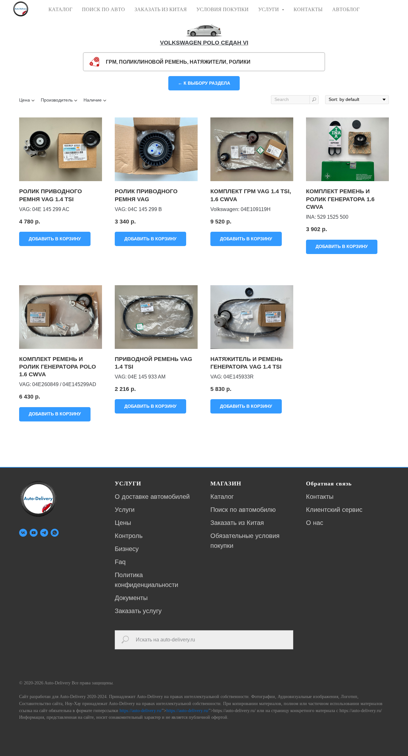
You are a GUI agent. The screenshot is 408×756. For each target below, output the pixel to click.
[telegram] (44, 533)
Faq (120, 561)
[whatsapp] (55, 533)
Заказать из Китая (237, 522)
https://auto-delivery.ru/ (141, 710)
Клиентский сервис (334, 509)
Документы (131, 597)
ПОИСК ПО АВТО (103, 9)
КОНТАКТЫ (308, 9)
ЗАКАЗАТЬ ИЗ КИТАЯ (161, 9)
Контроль (128, 535)
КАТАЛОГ (60, 9)
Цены (123, 522)
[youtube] (34, 533)
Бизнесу (127, 548)
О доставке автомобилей (152, 496)
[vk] (23, 533)
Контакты (319, 496)
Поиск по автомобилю (243, 509)
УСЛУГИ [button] (269, 9)
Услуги (125, 509)
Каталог (222, 496)
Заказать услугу (138, 610)
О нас (314, 522)
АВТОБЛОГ (346, 9)
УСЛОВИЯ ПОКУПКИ (222, 9)
